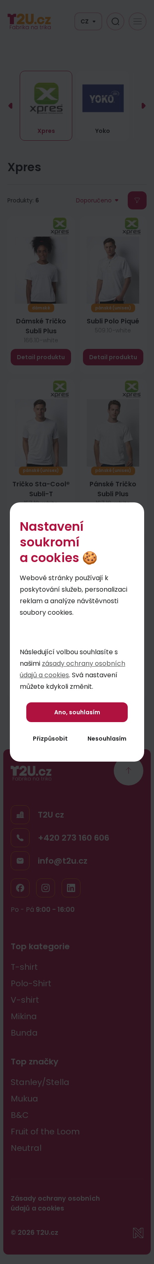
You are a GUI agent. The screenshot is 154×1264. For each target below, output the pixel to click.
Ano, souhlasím (77, 712)
